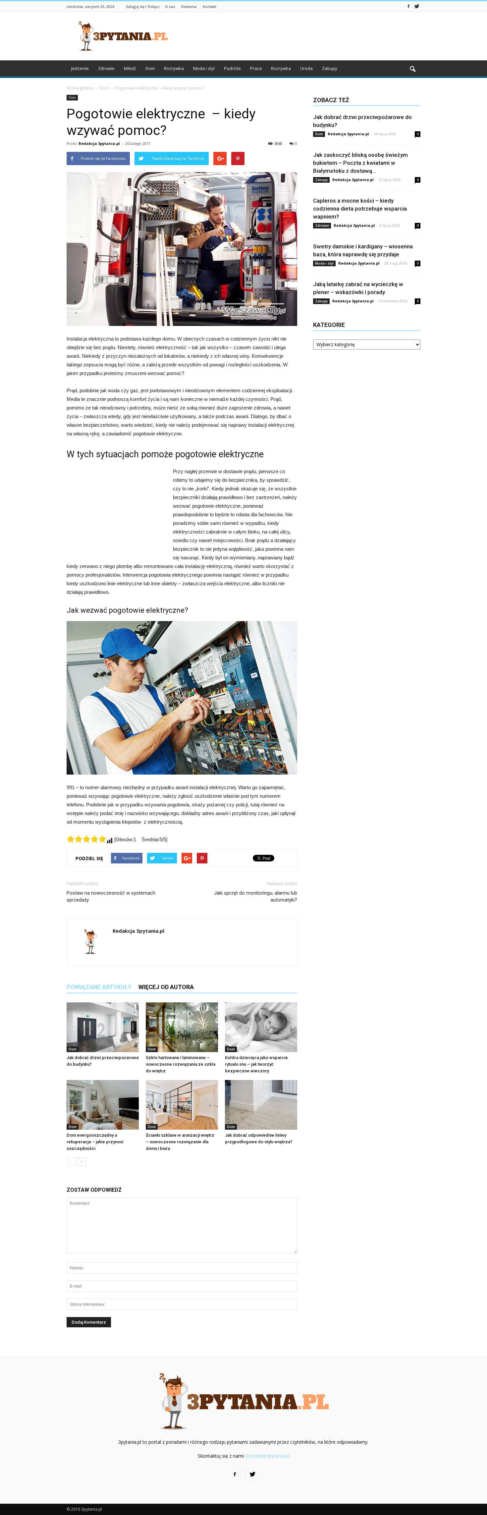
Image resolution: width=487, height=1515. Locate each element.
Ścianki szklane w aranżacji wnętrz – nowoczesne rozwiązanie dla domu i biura (180, 1142)
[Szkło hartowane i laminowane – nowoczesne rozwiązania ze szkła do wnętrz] (182, 1027)
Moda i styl (204, 68)
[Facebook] (408, 6)
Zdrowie (106, 68)
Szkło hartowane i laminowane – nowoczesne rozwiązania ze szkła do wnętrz (180, 1064)
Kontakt (209, 6)
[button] (412, 69)
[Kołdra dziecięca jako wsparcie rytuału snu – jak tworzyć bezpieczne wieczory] (261, 1027)
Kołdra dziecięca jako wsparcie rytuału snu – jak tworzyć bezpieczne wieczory (256, 1064)
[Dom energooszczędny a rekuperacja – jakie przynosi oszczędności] (103, 1105)
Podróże (232, 68)
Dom (150, 68)
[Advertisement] (299, 36)
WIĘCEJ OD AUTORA (166, 986)
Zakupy (329, 68)
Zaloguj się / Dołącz (143, 6)
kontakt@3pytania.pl (267, 1456)
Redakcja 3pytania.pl (99, 143)
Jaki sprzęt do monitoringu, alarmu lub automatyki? (255, 896)
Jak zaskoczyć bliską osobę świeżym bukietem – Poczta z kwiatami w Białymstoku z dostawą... (360, 163)
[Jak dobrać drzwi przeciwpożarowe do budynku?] (103, 1027)
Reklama (188, 6)
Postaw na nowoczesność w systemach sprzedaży (111, 896)
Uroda (306, 68)
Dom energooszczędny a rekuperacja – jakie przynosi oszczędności (95, 1142)
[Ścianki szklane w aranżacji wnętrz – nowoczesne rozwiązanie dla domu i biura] (182, 1105)
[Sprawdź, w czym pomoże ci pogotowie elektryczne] (182, 698)
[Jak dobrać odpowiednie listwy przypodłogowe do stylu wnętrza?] (261, 1105)
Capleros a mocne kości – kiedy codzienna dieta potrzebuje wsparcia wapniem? (360, 208)
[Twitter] (416, 6)
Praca (256, 68)
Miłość (130, 68)
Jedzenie (80, 68)
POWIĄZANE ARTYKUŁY (99, 986)
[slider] (86, 839)
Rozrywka (174, 68)
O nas (170, 6)
